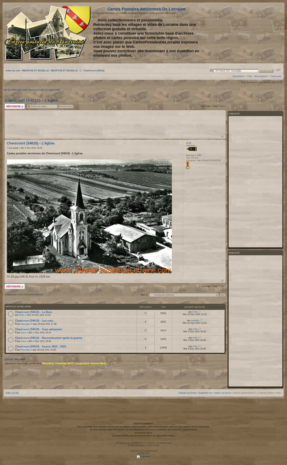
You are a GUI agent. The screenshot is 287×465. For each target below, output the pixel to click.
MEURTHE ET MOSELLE (35, 70)
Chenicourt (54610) (93, 70)
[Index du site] (48, 33)
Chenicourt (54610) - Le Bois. (34, 312)
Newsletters (239, 76)
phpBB (134, 443)
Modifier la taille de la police (278, 70)
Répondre (10, 105)
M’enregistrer (261, 76)
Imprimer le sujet (211, 70)
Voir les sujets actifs (50, 90)
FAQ (249, 76)
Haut (222, 136)
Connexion (275, 76)
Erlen (21, 315)
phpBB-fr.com (150, 451)
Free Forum (153, 445)
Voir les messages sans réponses (21, 90)
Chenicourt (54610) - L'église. (32, 100)
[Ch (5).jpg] (89, 216)
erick (15, 148)
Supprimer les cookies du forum (214, 393)
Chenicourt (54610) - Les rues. (34, 320)
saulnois (195, 320)
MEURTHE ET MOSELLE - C (66, 70)
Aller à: (144, 294)
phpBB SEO (144, 453)
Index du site (13, 70)
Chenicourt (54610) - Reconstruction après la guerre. (49, 337)
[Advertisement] (248, 33)
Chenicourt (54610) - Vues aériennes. (39, 329)
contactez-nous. (143, 432)
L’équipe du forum (187, 393)
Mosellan (25, 324)
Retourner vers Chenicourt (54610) (25, 294)
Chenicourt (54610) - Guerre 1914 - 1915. (41, 346)
